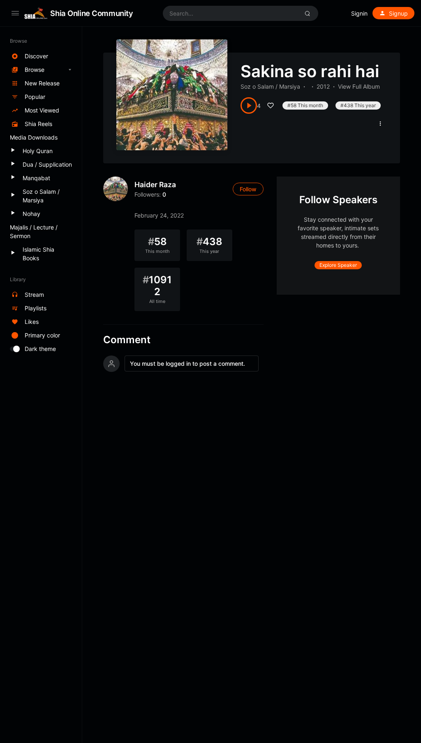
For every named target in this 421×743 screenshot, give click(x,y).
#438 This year (358, 105)
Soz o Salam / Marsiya (270, 86)
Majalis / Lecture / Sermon (34, 231)
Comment (126, 340)
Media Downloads (34, 137)
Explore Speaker (338, 265)
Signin (359, 13)
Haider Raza (155, 184)
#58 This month (305, 105)
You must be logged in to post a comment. (187, 363)
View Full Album (359, 86)
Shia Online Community (91, 13)
